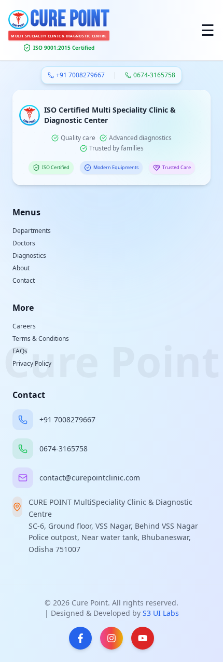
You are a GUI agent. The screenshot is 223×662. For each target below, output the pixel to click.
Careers (24, 326)
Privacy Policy (31, 363)
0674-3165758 (154, 75)
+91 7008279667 (80, 75)
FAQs (19, 351)
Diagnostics (29, 255)
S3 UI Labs (161, 613)
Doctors (23, 243)
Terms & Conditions (40, 338)
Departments (31, 230)
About (21, 268)
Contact (23, 280)
